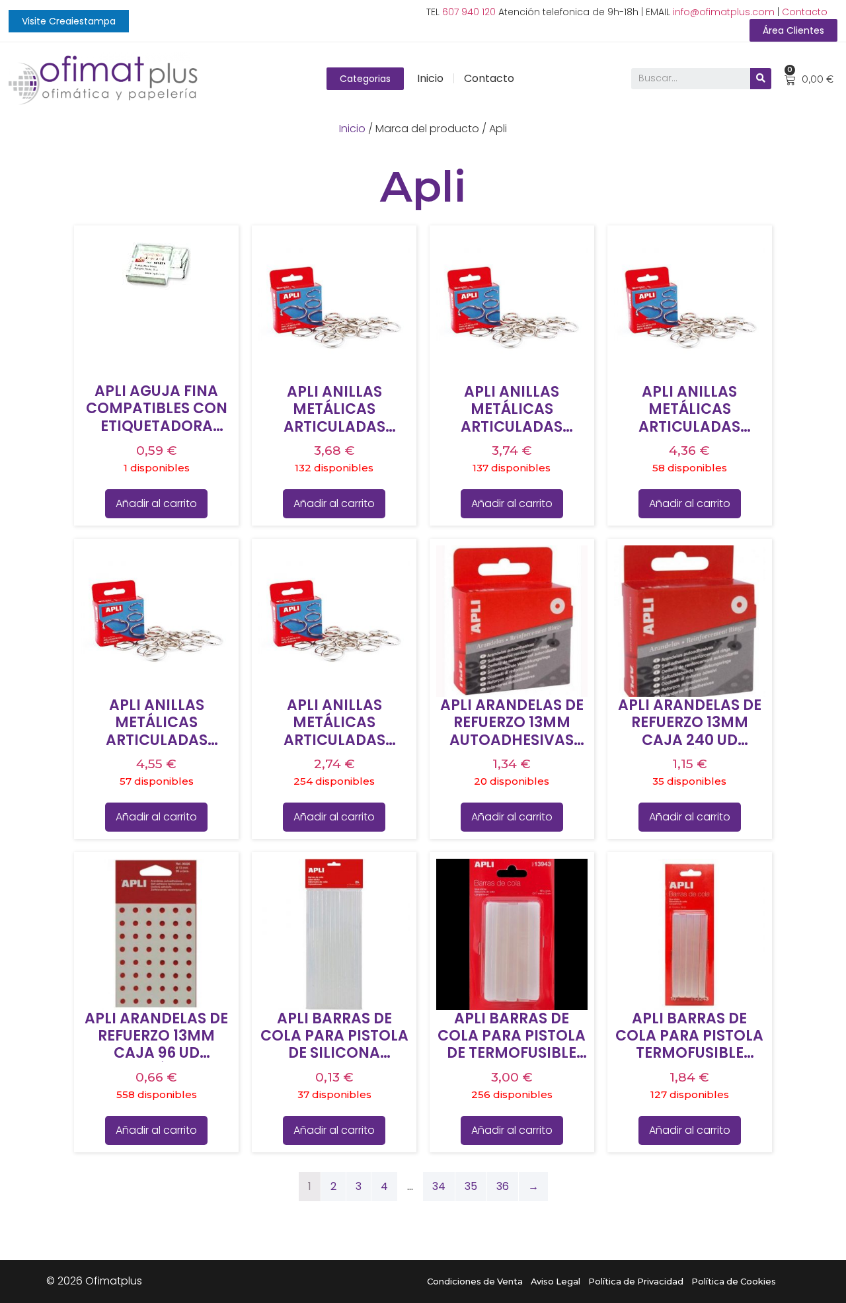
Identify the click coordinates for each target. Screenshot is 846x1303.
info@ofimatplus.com (724, 12)
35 (471, 1186)
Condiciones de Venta (475, 1281)
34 (438, 1186)
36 (502, 1186)
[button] (69, 21)
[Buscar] (760, 78)
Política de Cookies (733, 1281)
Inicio (430, 78)
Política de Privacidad (635, 1281)
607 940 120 (469, 12)
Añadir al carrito (156, 503)
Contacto (804, 12)
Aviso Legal (555, 1281)
